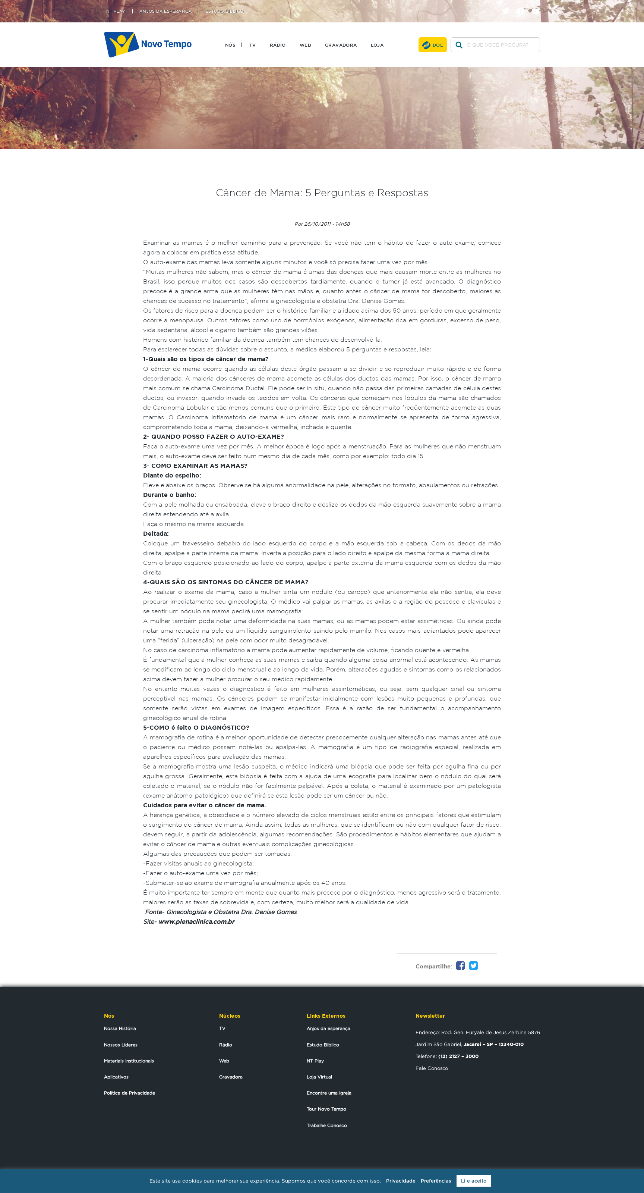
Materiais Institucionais (129, 1060)
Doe (438, 44)
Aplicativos (116, 1076)
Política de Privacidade (129, 1092)
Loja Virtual (319, 1076)
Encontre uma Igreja (329, 1092)
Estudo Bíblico (225, 11)
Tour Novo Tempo (326, 1108)
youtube (538, 4)
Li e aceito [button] (474, 1181)
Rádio (278, 44)
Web (305, 44)
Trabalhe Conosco (327, 1125)
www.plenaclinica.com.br (196, 921)
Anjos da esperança (328, 1028)
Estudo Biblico (323, 1044)
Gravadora (341, 44)
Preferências (436, 1181)
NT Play (116, 11)
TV (252, 44)
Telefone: (447, 1056)
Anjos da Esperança (165, 11)
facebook (523, 4)
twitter (508, 4)
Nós (230, 44)
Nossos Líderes (121, 1044)
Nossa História (120, 1028)
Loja (377, 44)
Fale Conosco (432, 1068)
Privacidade (401, 1181)
